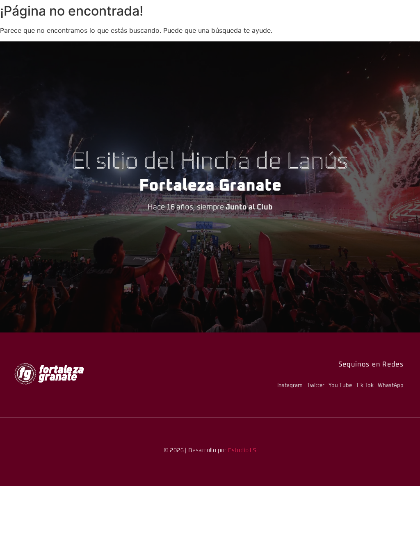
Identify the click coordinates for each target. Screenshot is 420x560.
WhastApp (391, 385)
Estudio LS (242, 450)
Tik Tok (365, 385)
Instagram (290, 385)
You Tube (340, 385)
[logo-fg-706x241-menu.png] (49, 373)
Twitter (315, 385)
